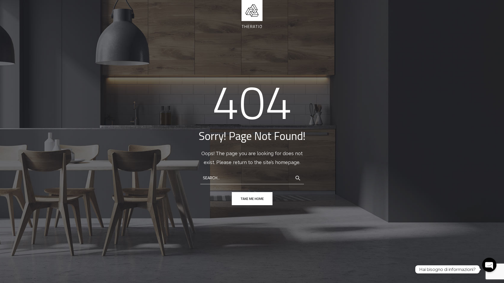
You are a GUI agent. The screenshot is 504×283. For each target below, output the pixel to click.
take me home (252, 198)
